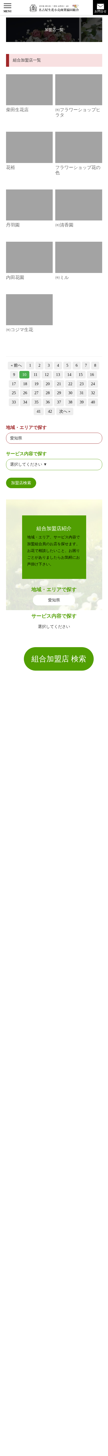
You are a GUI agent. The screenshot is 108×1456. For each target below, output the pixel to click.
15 (81, 374)
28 (48, 393)
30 (70, 393)
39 (82, 402)
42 (50, 411)
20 (48, 384)
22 (70, 384)
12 (47, 374)
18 (25, 384)
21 (59, 384)
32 (93, 393)
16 (92, 374)
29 (59, 393)
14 (69, 374)
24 (93, 384)
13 (58, 374)
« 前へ (16, 365)
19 (36, 384)
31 (82, 393)
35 (36, 402)
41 (39, 411)
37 (59, 402)
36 (48, 402)
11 (35, 374)
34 (25, 402)
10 (24, 374)
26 (25, 393)
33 (14, 402)
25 (14, 393)
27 (36, 393)
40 (93, 402)
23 (82, 384)
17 (14, 384)
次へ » (64, 411)
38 (70, 402)
